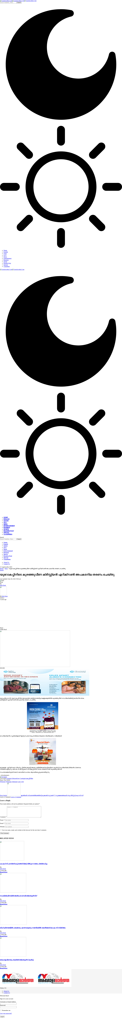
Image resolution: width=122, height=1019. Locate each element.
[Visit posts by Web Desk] (3, 594)
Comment (3, 817)
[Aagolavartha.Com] (18, 1)
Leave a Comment (16, 797)
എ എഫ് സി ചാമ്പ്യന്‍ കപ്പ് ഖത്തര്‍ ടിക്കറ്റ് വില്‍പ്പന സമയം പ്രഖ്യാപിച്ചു (23, 863)
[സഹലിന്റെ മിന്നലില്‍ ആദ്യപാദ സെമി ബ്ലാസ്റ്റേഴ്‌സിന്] (13, 892)
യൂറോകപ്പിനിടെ (27, 778)
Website (2, 826)
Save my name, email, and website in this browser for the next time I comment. (24, 830)
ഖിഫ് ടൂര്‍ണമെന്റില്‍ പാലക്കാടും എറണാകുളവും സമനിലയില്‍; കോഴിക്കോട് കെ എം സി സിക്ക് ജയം (33, 927)
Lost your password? (6, 1013)
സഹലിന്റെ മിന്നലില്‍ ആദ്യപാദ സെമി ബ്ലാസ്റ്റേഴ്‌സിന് (18, 895)
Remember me (6, 1010)
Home (1, 568)
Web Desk (3, 585)
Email (2, 823)
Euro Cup (19, 778)
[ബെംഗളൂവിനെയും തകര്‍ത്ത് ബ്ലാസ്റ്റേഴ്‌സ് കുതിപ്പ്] (13, 956)
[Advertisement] (61, 613)
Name (2, 820)
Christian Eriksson (11, 778)
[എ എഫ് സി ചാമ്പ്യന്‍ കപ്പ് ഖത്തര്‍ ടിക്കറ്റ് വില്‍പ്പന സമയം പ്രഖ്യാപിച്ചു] (12, 860)
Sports (2, 570)
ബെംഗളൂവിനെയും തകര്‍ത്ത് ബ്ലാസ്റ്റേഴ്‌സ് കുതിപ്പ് (16, 960)
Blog (6, 568)
